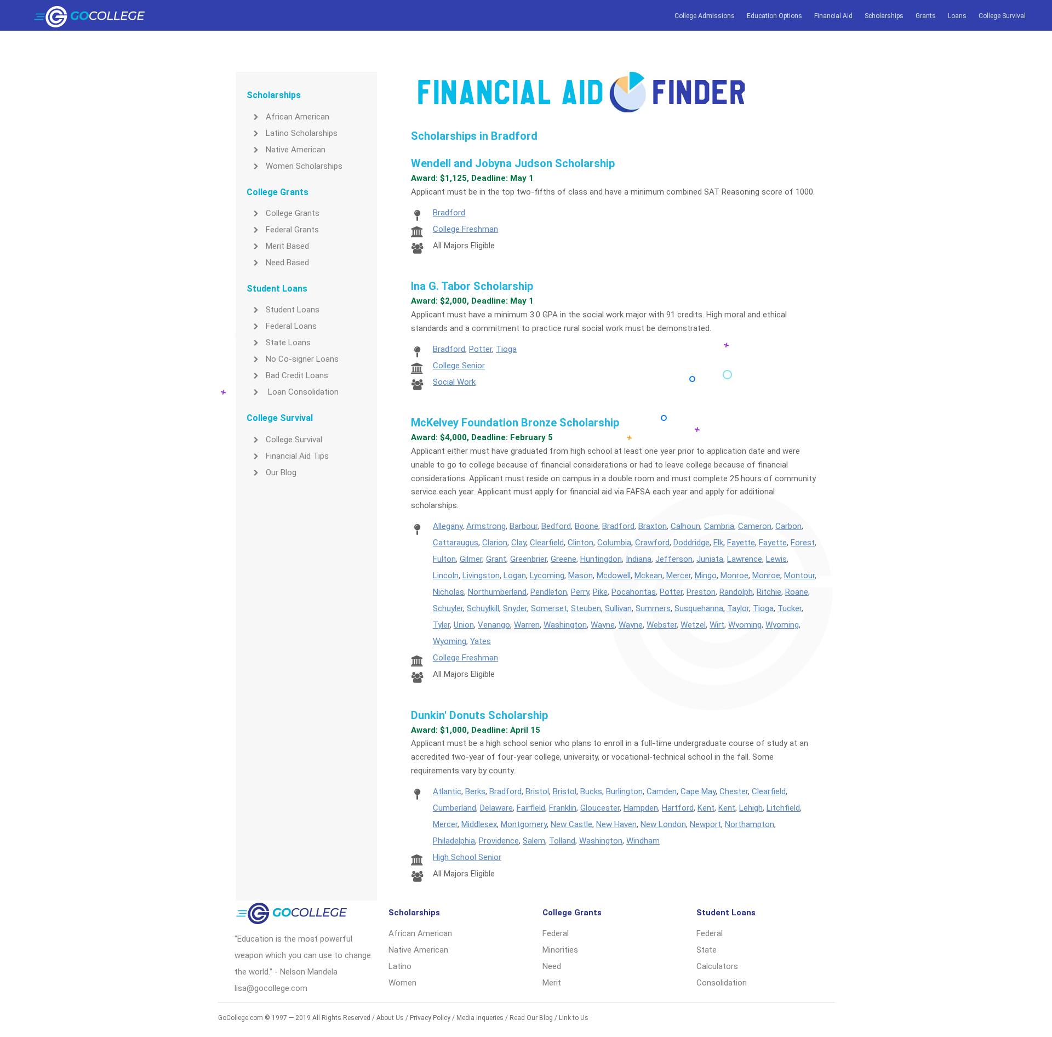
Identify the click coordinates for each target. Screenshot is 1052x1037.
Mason (580, 575)
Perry (580, 592)
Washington (565, 625)
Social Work (454, 382)
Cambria (719, 526)
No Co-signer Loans (302, 359)
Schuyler (448, 608)
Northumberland (497, 592)
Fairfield (531, 808)
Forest (803, 543)
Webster (662, 625)
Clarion (494, 543)
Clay (518, 543)
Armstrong (486, 526)
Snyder (515, 608)
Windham (643, 841)
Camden (662, 791)
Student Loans (292, 310)
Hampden (641, 808)
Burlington (624, 791)
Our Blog (281, 472)
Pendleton (548, 592)
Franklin (562, 808)
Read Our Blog (531, 1018)
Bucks (591, 791)
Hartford (678, 808)
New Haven (616, 824)
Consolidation (721, 983)
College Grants (292, 213)
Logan (515, 575)
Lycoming (547, 575)
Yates (480, 641)
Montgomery (524, 824)
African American (297, 117)
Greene (563, 559)
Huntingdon (601, 559)
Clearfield (547, 543)
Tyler (441, 625)
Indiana (638, 559)
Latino (399, 966)
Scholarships (884, 16)
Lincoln (446, 575)
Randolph (736, 592)
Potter (480, 349)
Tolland (562, 841)
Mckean (648, 575)
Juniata (709, 559)
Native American (295, 150)
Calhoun (685, 526)
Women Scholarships (304, 166)
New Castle (571, 824)
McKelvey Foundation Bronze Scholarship (515, 422)
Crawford (652, 543)
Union (464, 625)
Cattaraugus (455, 543)
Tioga (506, 349)
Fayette (741, 543)
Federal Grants (292, 230)
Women (402, 983)
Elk (718, 543)
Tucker (789, 608)
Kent (705, 808)
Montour (799, 575)
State (706, 950)
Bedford (556, 526)
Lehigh (751, 808)
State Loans (288, 342)
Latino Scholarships (302, 133)
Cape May (698, 791)
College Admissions (704, 16)
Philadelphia (454, 841)
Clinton (580, 543)
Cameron (754, 526)
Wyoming (745, 625)
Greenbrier (528, 559)
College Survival (1002, 16)
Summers (653, 608)
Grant (496, 559)
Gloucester (600, 808)
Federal (555, 933)
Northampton (749, 824)
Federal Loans (291, 326)
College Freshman (465, 229)
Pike (600, 592)
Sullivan (618, 608)
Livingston (481, 575)
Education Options (774, 16)
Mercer (678, 575)
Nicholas (448, 592)
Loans (957, 16)
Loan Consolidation (302, 392)
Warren (527, 625)
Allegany (447, 526)
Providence (499, 841)
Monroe (734, 575)
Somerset (549, 608)
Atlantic (447, 791)
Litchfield (783, 808)
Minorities (560, 950)
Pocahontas (633, 592)
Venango (494, 625)
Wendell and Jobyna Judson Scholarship (513, 163)
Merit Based (287, 246)
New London (663, 824)
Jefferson (674, 559)
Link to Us (573, 1018)
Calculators (717, 966)
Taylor (738, 608)
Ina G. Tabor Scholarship (472, 286)
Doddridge (691, 543)
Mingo (706, 575)
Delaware (496, 808)
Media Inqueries (480, 1018)
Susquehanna (698, 608)
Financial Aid (833, 16)
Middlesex (479, 824)
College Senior (459, 366)
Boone (586, 526)
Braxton (652, 526)
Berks (475, 791)
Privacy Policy (430, 1018)
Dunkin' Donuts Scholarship (479, 715)
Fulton (444, 559)
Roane (796, 592)
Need (551, 966)
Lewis (776, 559)
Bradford (449, 213)
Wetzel (693, 625)
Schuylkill (483, 608)
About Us (390, 1018)
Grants (926, 16)
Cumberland (454, 808)
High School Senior (467, 857)
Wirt (717, 625)
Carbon (788, 526)
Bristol (537, 791)
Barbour (524, 526)
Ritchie (769, 592)
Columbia (614, 543)
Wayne (603, 625)
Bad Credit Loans (297, 375)
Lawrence (744, 559)
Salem (534, 841)
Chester (733, 791)
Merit (551, 983)
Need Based (287, 262)
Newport (705, 824)
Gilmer (471, 559)
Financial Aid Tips (297, 456)
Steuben (586, 608)
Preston (701, 592)
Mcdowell (614, 575)
